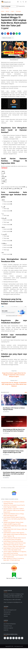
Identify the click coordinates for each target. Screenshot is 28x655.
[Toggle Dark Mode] (21, 2)
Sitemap (6, 616)
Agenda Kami (7, 614)
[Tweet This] (5, 33)
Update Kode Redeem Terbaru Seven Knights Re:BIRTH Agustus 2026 (13, 451)
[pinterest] (8, 638)
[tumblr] (19, 638)
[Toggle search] (23, 2)
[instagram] (18, 2)
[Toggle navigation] (26, 2)
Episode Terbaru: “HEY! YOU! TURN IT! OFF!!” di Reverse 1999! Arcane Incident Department (13, 510)
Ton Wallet (19, 315)
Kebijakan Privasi (8, 626)
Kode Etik (6, 630)
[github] (22, 638)
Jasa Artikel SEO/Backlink (10, 623)
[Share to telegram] (19, 33)
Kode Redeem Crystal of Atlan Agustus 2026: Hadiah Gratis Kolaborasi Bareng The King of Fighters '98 (15, 534)
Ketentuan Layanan (8, 628)
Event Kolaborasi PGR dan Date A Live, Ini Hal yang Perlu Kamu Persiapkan (14, 430)
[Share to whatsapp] (17, 33)
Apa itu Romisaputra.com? (10, 610)
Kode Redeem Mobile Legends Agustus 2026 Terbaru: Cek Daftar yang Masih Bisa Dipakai (14, 474)
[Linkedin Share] (11, 33)
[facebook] (13, 638)
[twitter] (16, 638)
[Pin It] (8, 33)
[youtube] (10, 638)
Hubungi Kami (7, 612)
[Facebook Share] (2, 33)
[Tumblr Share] (14, 33)
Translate (6, 8)
